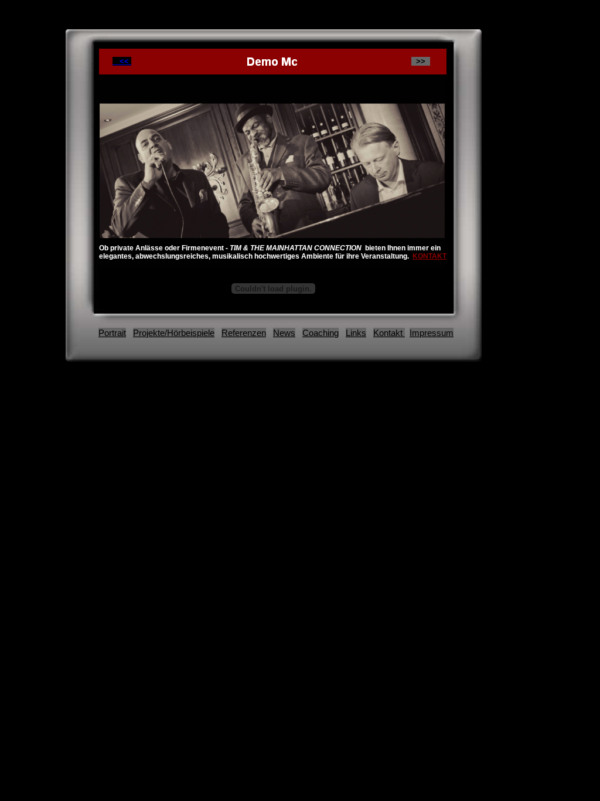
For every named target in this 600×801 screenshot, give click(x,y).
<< (121, 61)
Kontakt (389, 333)
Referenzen (243, 333)
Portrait (112, 333)
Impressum (432, 333)
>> (420, 61)
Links (356, 333)
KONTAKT (429, 256)
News (284, 333)
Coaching (320, 333)
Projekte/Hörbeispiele (173, 333)
